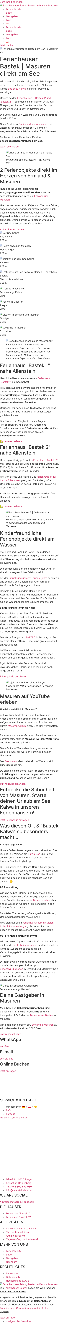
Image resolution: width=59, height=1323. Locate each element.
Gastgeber (12, 16)
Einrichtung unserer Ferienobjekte (28, 577)
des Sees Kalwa (17, 88)
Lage (9, 12)
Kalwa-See (34, 853)
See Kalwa (11, 761)
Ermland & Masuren (42, 1024)
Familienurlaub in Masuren (33, 124)
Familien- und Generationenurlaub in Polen (24, 1308)
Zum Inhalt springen (11, 1)
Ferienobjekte (13, 9)
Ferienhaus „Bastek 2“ (45, 460)
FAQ (8, 19)
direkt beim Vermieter (25, 945)
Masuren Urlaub (17, 725)
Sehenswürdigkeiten (11, 968)
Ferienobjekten (41, 900)
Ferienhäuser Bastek (41, 1015)
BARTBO (30, 637)
